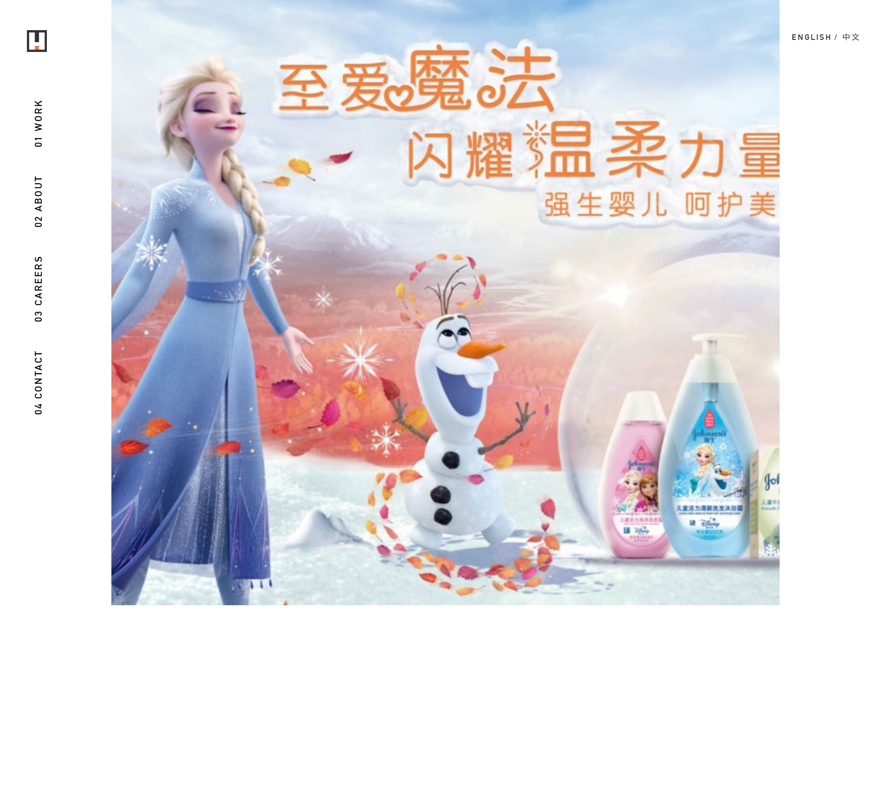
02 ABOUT (38, 201)
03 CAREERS (38, 288)
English (812, 37)
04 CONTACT (38, 382)
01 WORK (38, 123)
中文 (851, 37)
